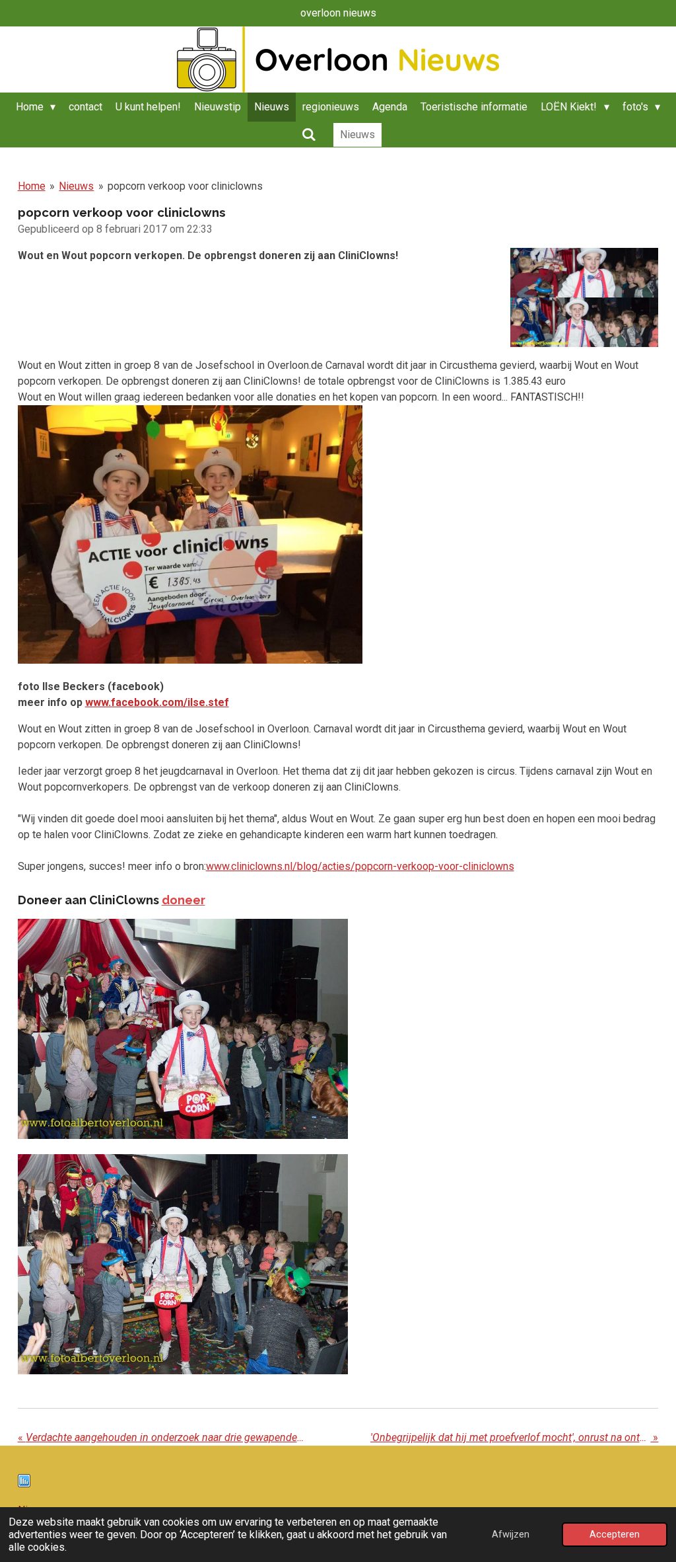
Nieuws (76, 186)
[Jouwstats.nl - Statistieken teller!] (24, 1483)
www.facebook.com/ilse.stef (157, 702)
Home (32, 186)
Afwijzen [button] (510, 1534)
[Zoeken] (308, 134)
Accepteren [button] (615, 1534)
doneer (183, 900)
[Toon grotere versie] (584, 297)
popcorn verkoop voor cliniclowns (185, 186)
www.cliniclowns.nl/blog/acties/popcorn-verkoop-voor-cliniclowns (360, 866)
